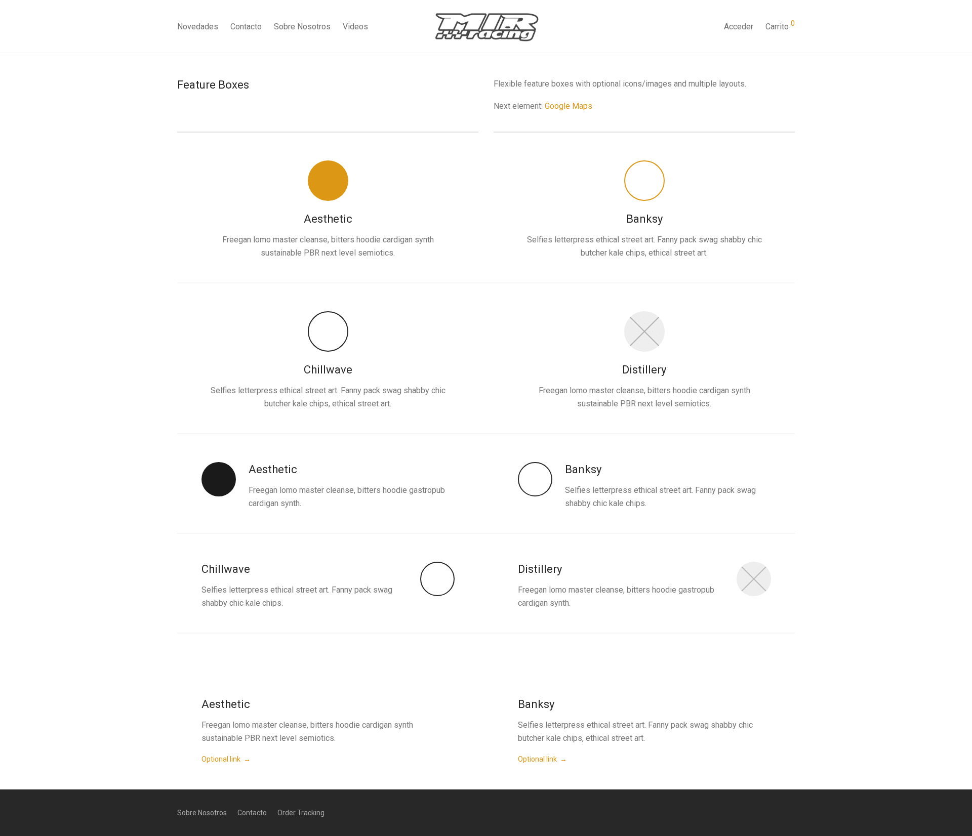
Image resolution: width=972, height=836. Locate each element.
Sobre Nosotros (302, 26)
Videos (355, 26)
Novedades (197, 26)
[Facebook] (757, 812)
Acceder (738, 26)
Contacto (246, 26)
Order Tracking (301, 813)
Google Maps (568, 106)
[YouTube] (791, 812)
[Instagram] (774, 812)
